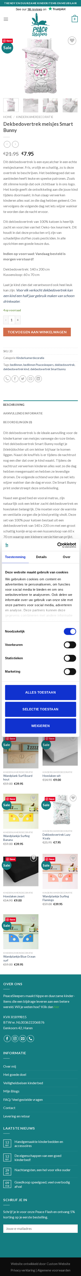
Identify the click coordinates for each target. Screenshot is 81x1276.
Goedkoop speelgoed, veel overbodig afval (42, 1184)
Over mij (9, 1066)
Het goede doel (14, 1074)
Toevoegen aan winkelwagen (37, 332)
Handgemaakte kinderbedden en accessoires (38, 1143)
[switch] (70, 644)
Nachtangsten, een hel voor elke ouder (42, 1170)
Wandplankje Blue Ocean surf (19, 958)
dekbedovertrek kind (16, 369)
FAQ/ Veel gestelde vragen (23, 1099)
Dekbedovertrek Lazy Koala (56, 836)
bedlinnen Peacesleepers (38, 365)
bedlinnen (16, 365)
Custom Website (58, 1264)
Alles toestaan (40, 692)
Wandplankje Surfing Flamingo (56, 898)
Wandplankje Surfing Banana (16, 838)
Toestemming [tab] (15, 557)
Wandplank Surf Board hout (17, 777)
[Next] (71, 65)
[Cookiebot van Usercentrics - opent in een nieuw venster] (57, 545)
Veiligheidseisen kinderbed (23, 1083)
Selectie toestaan (40, 709)
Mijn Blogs (11, 1091)
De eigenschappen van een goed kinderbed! (37, 1157)
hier (56, 1007)
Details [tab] (41, 557)
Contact (9, 1108)
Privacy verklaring (23, 1270)
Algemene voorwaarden (53, 1270)
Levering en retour (16, 1116)
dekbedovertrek (65, 365)
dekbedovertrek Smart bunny (48, 369)
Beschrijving (13, 404)
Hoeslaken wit (52, 775)
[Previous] (10, 65)
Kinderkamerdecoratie (34, 117)
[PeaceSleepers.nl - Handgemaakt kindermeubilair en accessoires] (40, 25)
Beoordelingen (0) (17, 422)
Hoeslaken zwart (14, 896)
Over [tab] (66, 557)
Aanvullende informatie (23, 413)
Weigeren (40, 726)
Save (9, 40)
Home (7, 117)
